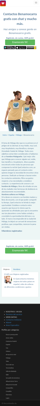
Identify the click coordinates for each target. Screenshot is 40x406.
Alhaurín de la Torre (12, 381)
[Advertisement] (20, 70)
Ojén (7, 375)
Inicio (5, 135)
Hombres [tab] (16, 269)
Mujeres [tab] (6, 269)
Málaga (19, 135)
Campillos (9, 391)
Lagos (7, 398)
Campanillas (9, 388)
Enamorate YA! (20, 42)
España (11, 135)
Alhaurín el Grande (11, 385)
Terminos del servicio (14, 315)
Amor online (9, 338)
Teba (7, 361)
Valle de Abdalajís (11, 371)
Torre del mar (10, 365)
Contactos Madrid (11, 341)
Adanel (8, 323)
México (8, 351)
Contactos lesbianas (13, 320)
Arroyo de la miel (11, 354)
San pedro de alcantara (13, 378)
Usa (7, 348)
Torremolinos (10, 368)
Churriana (9, 395)
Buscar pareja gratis (12, 334)
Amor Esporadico (12, 325)
